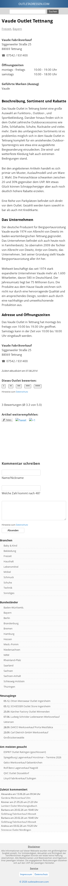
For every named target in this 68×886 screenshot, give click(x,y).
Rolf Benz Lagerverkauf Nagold (21, 768)
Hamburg (9, 634)
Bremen (8, 628)
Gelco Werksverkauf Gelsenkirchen (23, 762)
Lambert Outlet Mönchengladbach (19, 805)
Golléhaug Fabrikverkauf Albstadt (18, 813)
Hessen (8, 639)
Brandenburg (11, 623)
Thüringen (9, 686)
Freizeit (6, 29)
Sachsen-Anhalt (12, 676)
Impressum (26, 874)
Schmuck (9, 577)
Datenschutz (22, 391)
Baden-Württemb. (14, 607)
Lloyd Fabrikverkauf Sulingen (20, 778)
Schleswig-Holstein (14, 681)
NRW (6, 655)
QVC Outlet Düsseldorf (16, 773)
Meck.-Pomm (11, 644)
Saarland (8, 665)
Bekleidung (10, 551)
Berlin (7, 618)
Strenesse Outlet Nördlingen (16, 829)
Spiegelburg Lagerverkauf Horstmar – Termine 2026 (32, 757)
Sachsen (8, 671)
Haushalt (9, 561)
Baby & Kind (10, 545)
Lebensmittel (11, 566)
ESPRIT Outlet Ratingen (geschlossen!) (25, 752)
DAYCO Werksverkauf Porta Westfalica (32, 727)
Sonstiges (9, 593)
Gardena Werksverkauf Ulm (15, 797)
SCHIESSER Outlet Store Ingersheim (30, 706)
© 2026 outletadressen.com (34, 881)
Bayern (17, 29)
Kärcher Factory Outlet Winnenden (30, 711)
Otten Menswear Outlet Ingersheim (30, 701)
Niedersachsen (12, 649)
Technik (8, 587)
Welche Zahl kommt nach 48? (21, 493)
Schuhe (8, 582)
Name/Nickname (13, 478)
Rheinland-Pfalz (12, 660)
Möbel (7, 572)
